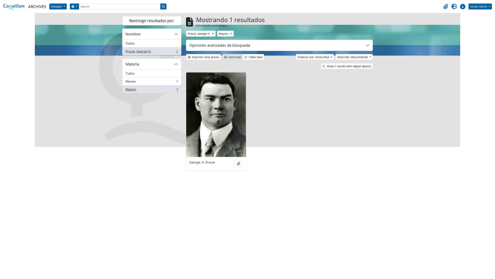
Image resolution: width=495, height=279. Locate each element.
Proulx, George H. (151, 52)
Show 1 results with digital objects (348, 66)
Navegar (57, 6)
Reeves (151, 82)
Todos (130, 43)
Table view (255, 57)
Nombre (132, 34)
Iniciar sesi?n (479, 6)
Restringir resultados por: (151, 20)
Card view (234, 57)
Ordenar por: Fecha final (314, 57)
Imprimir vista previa (205, 57)
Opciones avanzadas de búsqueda (219, 45)
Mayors (151, 90)
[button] (445, 6)
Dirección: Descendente (353, 57)
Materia (132, 64)
